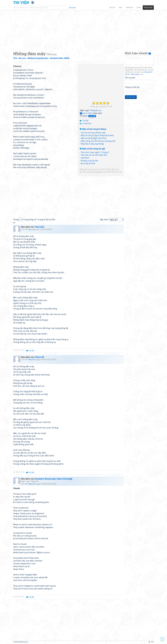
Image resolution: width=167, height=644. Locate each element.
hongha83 (98, 172)
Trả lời (85, 120)
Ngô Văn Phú (100, 138)
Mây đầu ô (85, 143)
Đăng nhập (148, 7)
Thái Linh (39, 226)
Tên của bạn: (130, 77)
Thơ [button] (120, 7)
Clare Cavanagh (64, 478)
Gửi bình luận (130, 97)
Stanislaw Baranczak (45, 478)
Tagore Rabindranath (103, 135)
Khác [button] (139, 7)
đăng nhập (135, 74)
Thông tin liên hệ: (132, 87)
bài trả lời (86, 113)
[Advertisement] (83, 29)
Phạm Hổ (100, 132)
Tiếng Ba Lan (95, 110)
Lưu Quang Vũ (107, 141)
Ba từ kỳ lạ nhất (88, 163)
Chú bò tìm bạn (88, 132)
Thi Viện (21, 2)
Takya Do (32, 359)
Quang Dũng (97, 143)
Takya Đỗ (39, 357)
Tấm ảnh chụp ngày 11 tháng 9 (95, 152)
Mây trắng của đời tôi (90, 141)
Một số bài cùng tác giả (93, 149)
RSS (152, 642)
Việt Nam (85, 157)
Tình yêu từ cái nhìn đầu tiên (94, 155)
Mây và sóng (86, 135)
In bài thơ (87, 123)
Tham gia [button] (129, 7)
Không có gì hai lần (89, 160)
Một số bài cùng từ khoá (94, 129)
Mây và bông (86, 138)
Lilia (89, 169)
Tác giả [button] (112, 7)
